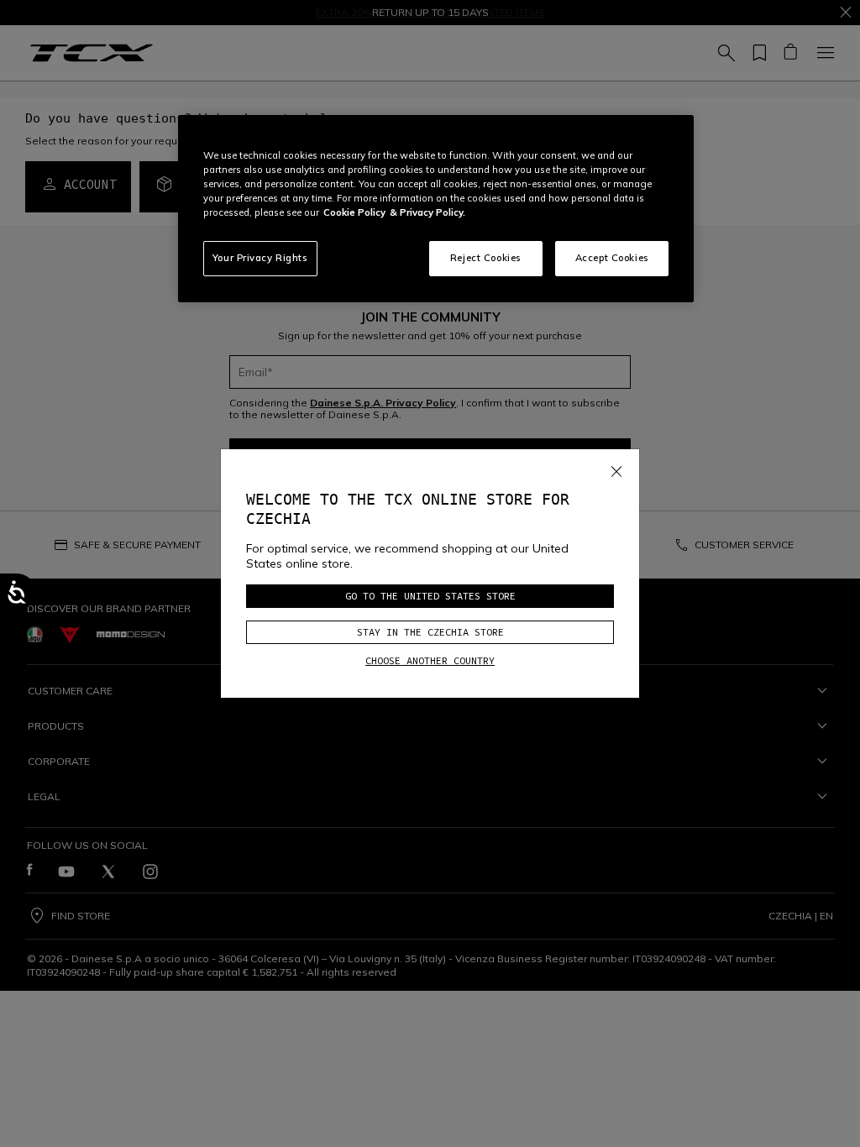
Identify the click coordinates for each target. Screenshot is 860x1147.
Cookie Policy (354, 212)
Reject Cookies (486, 258)
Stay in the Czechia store (430, 632)
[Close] (616, 467)
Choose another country (430, 660)
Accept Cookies (612, 258)
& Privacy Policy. (427, 212)
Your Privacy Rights (260, 258)
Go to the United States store (430, 595)
